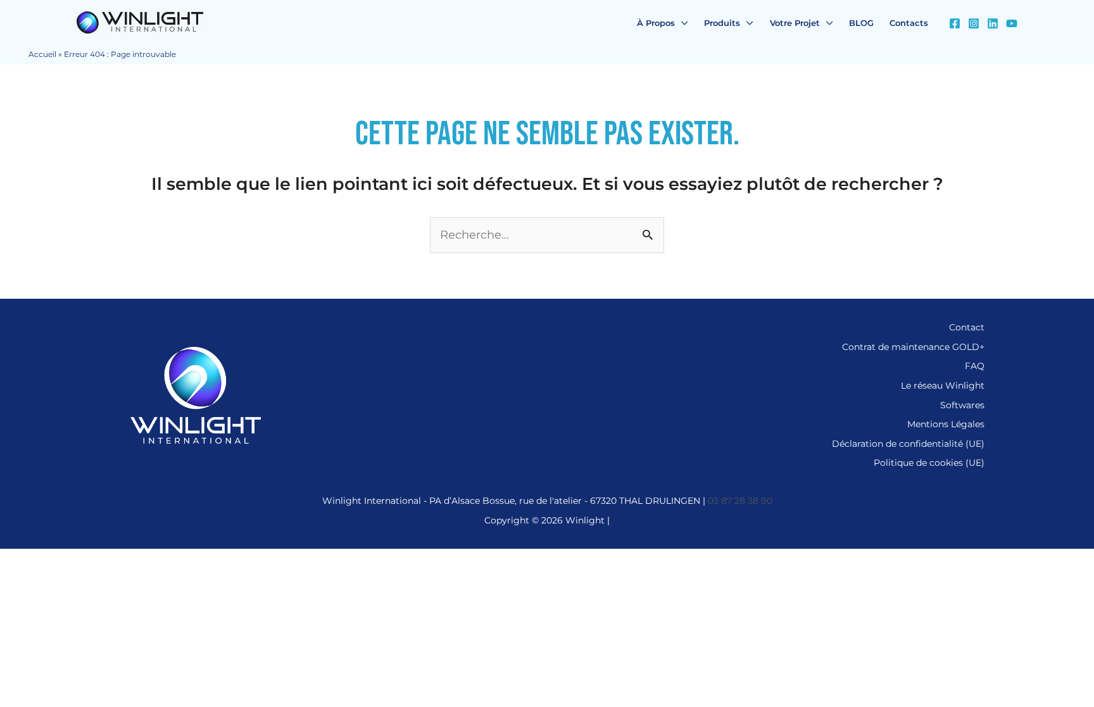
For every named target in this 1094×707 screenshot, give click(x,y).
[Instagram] (973, 23)
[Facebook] (954, 23)
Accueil (42, 54)
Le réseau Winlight (942, 385)
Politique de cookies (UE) (929, 462)
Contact (966, 327)
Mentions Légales (945, 424)
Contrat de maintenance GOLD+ (913, 347)
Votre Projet (795, 23)
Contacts (909, 23)
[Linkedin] (992, 23)
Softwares (962, 405)
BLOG (861, 23)
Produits (722, 23)
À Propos (656, 23)
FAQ (974, 366)
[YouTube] (1011, 23)
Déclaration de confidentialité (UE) (908, 443)
